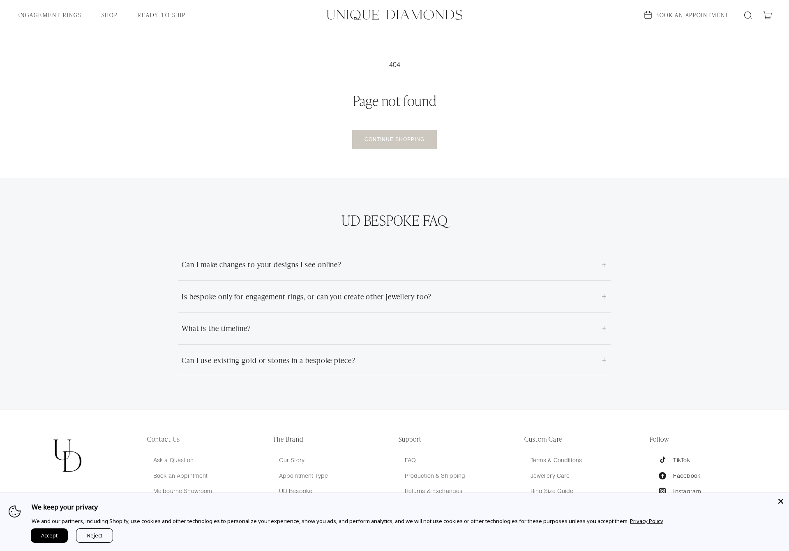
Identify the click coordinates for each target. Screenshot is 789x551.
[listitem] (394, 264)
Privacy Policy (646, 521)
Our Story (292, 460)
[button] (54, 15)
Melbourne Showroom (182, 491)
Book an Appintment (180, 475)
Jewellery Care (550, 475)
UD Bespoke (295, 491)
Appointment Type (303, 475)
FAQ (410, 460)
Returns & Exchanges (434, 491)
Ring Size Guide (552, 491)
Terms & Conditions (556, 460)
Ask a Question (173, 460)
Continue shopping (394, 139)
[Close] (781, 501)
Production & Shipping (435, 475)
